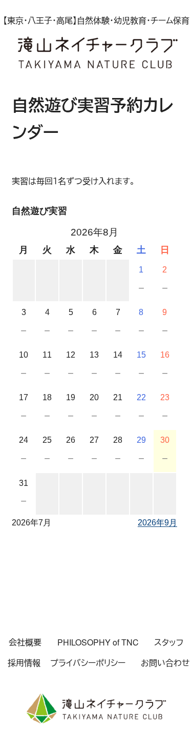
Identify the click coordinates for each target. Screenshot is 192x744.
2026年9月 (157, 522)
